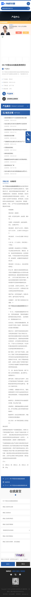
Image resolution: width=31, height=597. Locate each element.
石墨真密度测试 (8, 147)
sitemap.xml (25, 594)
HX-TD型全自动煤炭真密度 (17, 478)
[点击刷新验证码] (20, 555)
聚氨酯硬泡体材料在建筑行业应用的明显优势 (16, 159)
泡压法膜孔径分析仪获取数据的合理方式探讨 (16, 171)
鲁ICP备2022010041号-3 (17, 591)
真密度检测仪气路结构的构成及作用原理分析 (16, 129)
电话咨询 (28, 135)
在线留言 (13, 181)
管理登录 (18, 594)
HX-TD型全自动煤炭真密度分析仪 (19, 485)
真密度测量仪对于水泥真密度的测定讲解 (15, 117)
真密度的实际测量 (9, 135)
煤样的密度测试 (8, 153)
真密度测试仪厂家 (9, 165)
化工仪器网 (12, 594)
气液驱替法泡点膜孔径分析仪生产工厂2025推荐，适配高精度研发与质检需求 (16, 141)
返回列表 (7, 482)
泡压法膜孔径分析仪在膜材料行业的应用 (15, 123)
